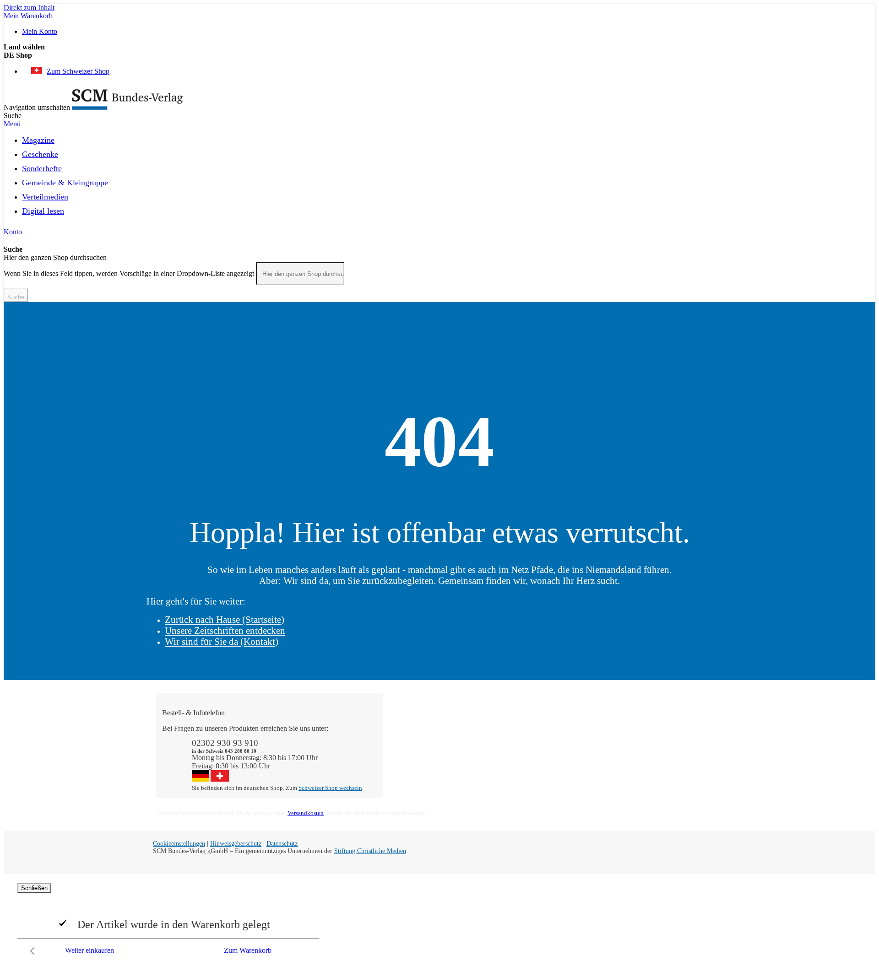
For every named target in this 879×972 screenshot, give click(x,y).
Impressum (521, 769)
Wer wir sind (524, 728)
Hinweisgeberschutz (235, 843)
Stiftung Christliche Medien (370, 851)
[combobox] (300, 273)
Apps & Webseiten (532, 745)
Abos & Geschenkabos (652, 728)
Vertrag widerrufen (419, 778)
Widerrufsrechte (415, 769)
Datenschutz (282, 843)
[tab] (444, 713)
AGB (627, 761)
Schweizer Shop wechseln (330, 787)
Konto (13, 232)
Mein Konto (39, 31)
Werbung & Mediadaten (540, 761)
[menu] (439, 178)
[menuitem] (38, 138)
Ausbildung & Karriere (538, 753)
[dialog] (439, 921)
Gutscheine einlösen (421, 753)
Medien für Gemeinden (652, 736)
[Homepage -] (127, 107)
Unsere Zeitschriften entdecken (225, 630)
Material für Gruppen (649, 745)
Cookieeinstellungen (179, 843)
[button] (439, 55)
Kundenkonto (412, 745)
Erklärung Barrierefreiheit (656, 769)
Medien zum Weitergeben (656, 753)
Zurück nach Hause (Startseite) (224, 619)
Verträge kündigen (418, 761)
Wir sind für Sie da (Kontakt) (221, 641)
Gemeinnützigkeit (531, 736)
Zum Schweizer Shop (78, 71)
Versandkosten (306, 813)
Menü (12, 124)
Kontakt (403, 728)
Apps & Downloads (421, 736)
